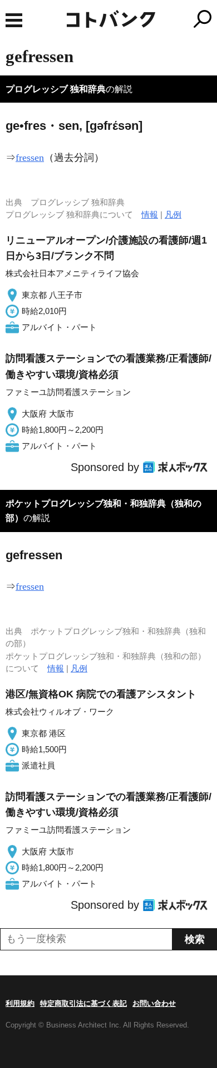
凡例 (173, 214)
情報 (149, 214)
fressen (30, 157)
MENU (14, 20)
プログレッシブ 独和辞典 (56, 89)
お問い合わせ (154, 1003)
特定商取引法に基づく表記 (83, 1003)
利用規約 (20, 1003)
